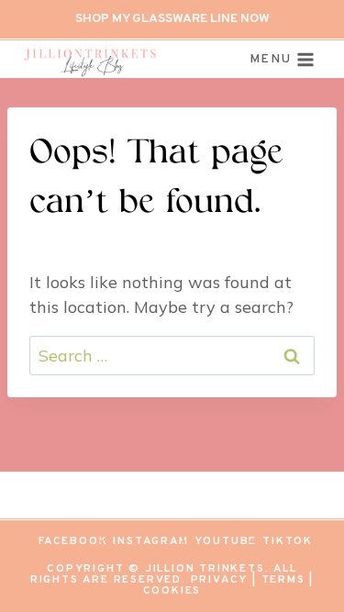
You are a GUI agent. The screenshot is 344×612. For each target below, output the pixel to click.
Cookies (172, 591)
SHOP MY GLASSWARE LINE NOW (172, 19)
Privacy (220, 580)
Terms (283, 580)
